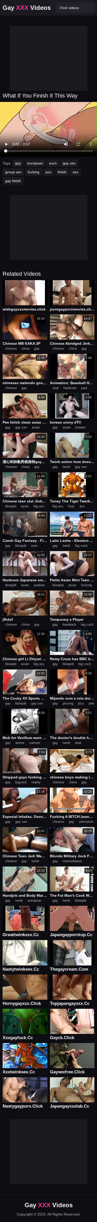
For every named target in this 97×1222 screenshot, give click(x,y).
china (25, 348)
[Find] (89, 7)
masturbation (72, 861)
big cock (81, 546)
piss (81, 703)
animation (86, 822)
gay (18, 163)
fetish (62, 172)
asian (36, 427)
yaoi (84, 388)
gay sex (69, 163)
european (35, 163)
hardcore (69, 388)
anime (19, 743)
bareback (69, 624)
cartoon (34, 743)
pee (91, 703)
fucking (33, 172)
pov (48, 172)
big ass (39, 506)
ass (82, 506)
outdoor (39, 585)
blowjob (10, 506)
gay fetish (13, 181)
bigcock (21, 782)
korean (80, 427)
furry (71, 506)
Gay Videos (27, 7)
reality (36, 782)
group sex (13, 172)
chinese (11, 348)
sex (75, 172)
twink (66, 467)
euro (53, 163)
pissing (68, 703)
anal (56, 388)
